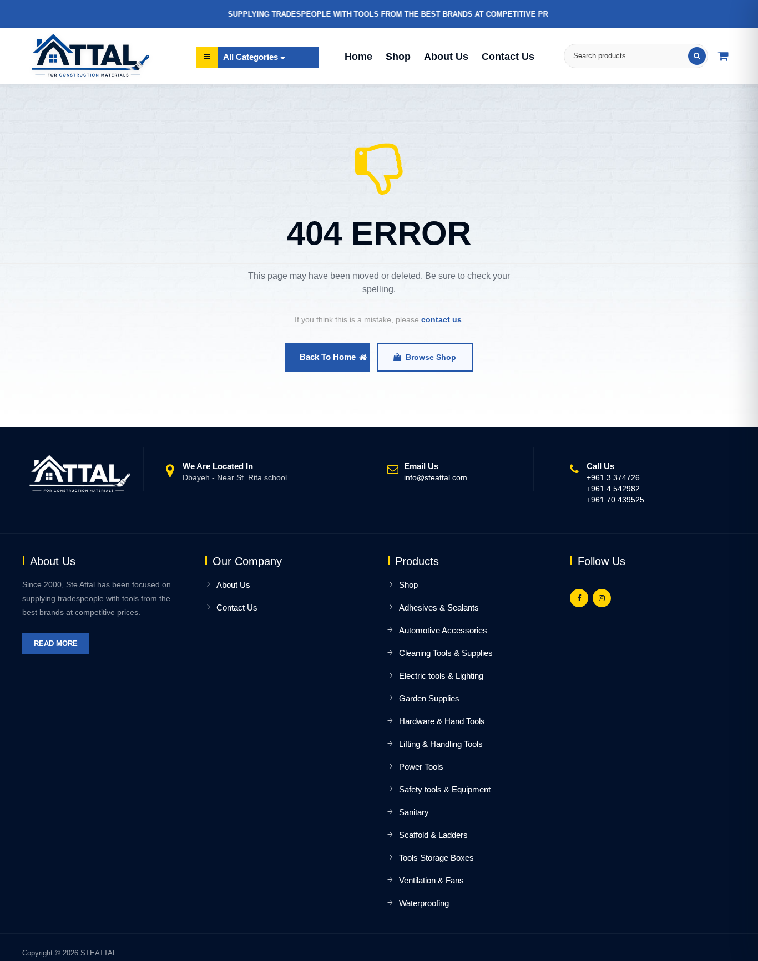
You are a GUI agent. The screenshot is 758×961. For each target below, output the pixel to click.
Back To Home (328, 357)
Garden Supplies (429, 698)
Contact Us (508, 56)
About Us (446, 56)
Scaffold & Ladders (433, 835)
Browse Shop (431, 357)
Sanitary (414, 812)
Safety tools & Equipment (445, 789)
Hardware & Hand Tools (442, 721)
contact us (441, 319)
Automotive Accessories (443, 630)
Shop (398, 56)
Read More (56, 643)
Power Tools (421, 766)
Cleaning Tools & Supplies (446, 653)
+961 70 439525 (615, 499)
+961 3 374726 (613, 477)
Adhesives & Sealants (439, 607)
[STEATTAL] (87, 55)
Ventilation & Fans (431, 880)
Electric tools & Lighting (441, 675)
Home (358, 56)
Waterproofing (424, 903)
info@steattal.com (435, 477)
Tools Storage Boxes (436, 857)
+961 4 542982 (613, 488)
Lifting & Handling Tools (441, 744)
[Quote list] (723, 56)
